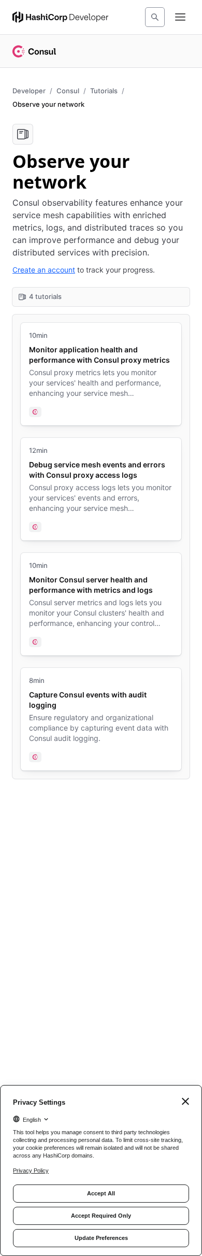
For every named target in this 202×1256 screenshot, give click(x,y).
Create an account (43, 269)
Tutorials (104, 91)
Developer (29, 91)
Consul (67, 91)
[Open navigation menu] (180, 17)
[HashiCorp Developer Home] (60, 17)
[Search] (155, 17)
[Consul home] (34, 51)
